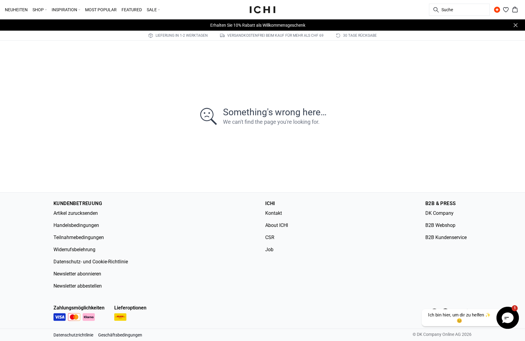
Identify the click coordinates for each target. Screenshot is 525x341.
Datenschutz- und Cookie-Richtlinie (90, 262)
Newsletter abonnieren (77, 274)
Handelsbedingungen (76, 225)
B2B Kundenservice (446, 237)
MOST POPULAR (101, 9)
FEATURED (132, 9)
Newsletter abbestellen (77, 286)
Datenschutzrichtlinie (73, 335)
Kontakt (273, 213)
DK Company (439, 213)
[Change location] (497, 10)
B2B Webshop (440, 225)
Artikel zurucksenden (75, 213)
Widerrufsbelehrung (74, 249)
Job (269, 249)
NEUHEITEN (16, 9)
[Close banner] (515, 25)
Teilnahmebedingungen (78, 237)
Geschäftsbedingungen (120, 335)
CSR (269, 237)
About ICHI (276, 225)
